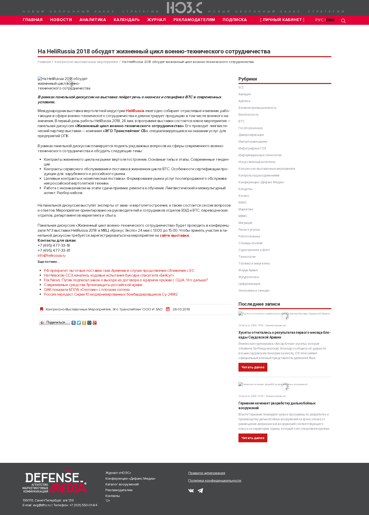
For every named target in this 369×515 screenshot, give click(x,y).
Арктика (244, 101)
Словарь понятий (250, 243)
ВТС (241, 121)
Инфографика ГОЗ (252, 148)
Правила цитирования (206, 473)
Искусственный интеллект (257, 162)
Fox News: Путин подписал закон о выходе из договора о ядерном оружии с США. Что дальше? (126, 280)
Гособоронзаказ (250, 128)
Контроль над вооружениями (258, 176)
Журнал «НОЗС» (118, 473)
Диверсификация (251, 135)
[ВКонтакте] (73, 321)
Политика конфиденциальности (214, 480)
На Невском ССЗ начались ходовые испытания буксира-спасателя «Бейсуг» (109, 275)
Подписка (235, 20)
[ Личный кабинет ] (282, 20)
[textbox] (134, 176)
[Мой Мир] (89, 321)
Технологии (247, 257)
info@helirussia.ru (52, 255)
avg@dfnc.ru (42, 505)
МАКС (242, 203)
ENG (330, 20)
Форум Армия (248, 270)
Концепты (245, 189)
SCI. (241, 87)
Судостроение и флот (254, 250)
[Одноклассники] (84, 321)
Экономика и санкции (253, 291)
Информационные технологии (260, 155)
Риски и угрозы (249, 230)
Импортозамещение (253, 142)
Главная (33, 20)
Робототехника (249, 236)
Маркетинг (246, 209)
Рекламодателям (194, 20)
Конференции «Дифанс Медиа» (261, 182)
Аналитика (93, 20)
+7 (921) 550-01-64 (83, 505)
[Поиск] (343, 21)
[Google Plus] (94, 321)
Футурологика (248, 277)
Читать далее (252, 367)
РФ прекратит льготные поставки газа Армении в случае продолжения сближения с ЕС (119, 270)
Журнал (156, 20)
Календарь (127, 20)
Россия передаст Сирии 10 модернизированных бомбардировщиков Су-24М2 (110, 294)
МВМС (242, 216)
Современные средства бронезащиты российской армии (93, 284)
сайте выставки (174, 235)
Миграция (245, 223)
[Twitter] (79, 321)
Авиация (244, 94)
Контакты (112, 496)
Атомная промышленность (257, 108)
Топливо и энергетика (254, 264)
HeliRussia (135, 110)
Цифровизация (249, 284)
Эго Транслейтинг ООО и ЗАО (137, 309)
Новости (61, 20)
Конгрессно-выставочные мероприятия (86, 62)
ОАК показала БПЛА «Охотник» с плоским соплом (86, 289)
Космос (244, 196)
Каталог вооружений (122, 484)
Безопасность (248, 115)
